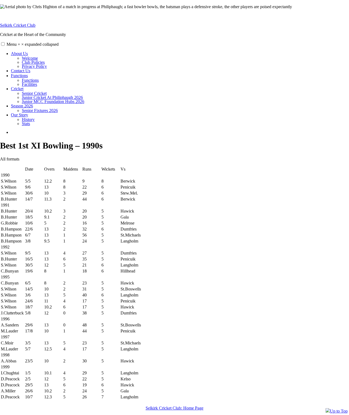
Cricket (17, 88)
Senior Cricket (34, 93)
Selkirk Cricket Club (17, 25)
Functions (19, 75)
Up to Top (339, 411)
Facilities (29, 84)
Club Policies (33, 62)
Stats (26, 123)
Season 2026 (22, 106)
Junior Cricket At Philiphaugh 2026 (52, 97)
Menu (33, 44)
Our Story (19, 115)
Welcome (30, 58)
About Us (19, 53)
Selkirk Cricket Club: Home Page (174, 408)
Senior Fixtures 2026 (40, 110)
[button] (3, 44)
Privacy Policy (34, 66)
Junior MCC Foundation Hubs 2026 (53, 101)
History (28, 119)
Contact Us (20, 70)
